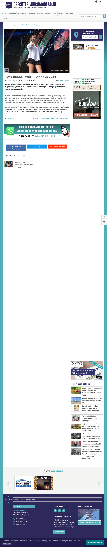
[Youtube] (60, 303)
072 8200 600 (21, 312)
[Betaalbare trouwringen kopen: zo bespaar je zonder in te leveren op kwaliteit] (76, 201)
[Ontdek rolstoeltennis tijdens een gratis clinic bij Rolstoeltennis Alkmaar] (76, 236)
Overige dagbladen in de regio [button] (89, 315)
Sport (55, 13)
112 (6, 13)
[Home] (2, 13)
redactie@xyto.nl (21, 314)
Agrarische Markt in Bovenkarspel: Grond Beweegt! (89, 211)
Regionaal (40, 13)
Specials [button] (47, 13)
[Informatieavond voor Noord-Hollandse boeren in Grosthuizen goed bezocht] (76, 229)
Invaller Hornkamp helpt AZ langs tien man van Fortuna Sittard (92, 193)
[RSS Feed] (64, 303)
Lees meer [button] (7, 544)
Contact (4, 19)
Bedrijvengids (21, 13)
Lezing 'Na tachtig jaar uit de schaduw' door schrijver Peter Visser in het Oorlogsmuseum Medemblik (92, 246)
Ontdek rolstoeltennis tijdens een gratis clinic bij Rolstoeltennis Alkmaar (91, 237)
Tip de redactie (59, 146)
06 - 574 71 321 (45, 136)
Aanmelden (59, 324)
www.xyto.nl (20, 317)
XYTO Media (64, 80)
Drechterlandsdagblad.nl (35, 4)
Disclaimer (84, 337)
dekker (9, 118)
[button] (5, 276)
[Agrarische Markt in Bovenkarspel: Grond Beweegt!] (76, 211)
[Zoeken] (104, 16)
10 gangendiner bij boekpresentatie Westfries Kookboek (24, 164)
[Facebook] (56, 303)
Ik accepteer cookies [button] (95, 542)
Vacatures (69, 13)
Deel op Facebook (16, 147)
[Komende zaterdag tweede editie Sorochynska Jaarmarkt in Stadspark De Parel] (76, 183)
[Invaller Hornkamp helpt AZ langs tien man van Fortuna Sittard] (76, 193)
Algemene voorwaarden (71, 337)
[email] (104, 222)
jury (13, 118)
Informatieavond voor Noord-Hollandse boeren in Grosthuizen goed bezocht (92, 229)
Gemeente (31, 13)
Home (8, 25)
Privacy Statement (95, 337)
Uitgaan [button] (60, 13)
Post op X (38, 146)
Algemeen (12, 13)
